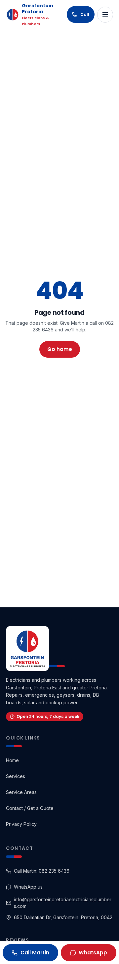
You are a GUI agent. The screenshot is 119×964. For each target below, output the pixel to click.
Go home (59, 349)
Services (15, 776)
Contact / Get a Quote (30, 808)
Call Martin (34, 952)
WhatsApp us (28, 887)
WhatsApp (93, 952)
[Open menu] (105, 15)
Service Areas (21, 792)
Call (84, 14)
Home (12, 760)
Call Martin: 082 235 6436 (41, 871)
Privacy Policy (21, 824)
